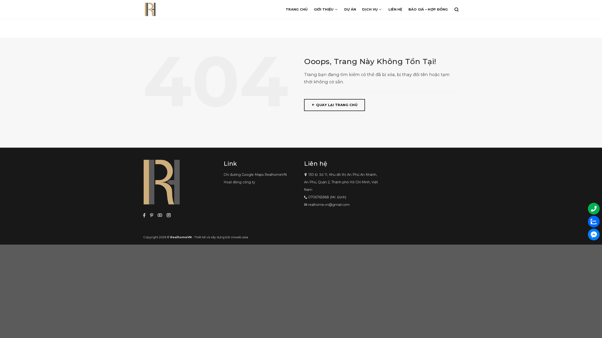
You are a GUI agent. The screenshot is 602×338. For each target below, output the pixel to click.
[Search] (456, 9)
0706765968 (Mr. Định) (327, 197)
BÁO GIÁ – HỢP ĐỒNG (428, 9)
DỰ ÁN (350, 9)
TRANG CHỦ (297, 9)
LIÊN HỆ (395, 9)
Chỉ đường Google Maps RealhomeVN (255, 175)
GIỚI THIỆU (324, 9)
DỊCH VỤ (370, 9)
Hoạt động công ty (239, 182)
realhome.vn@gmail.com (329, 205)
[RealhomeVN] (172, 9)
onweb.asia (239, 237)
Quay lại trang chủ (336, 105)
